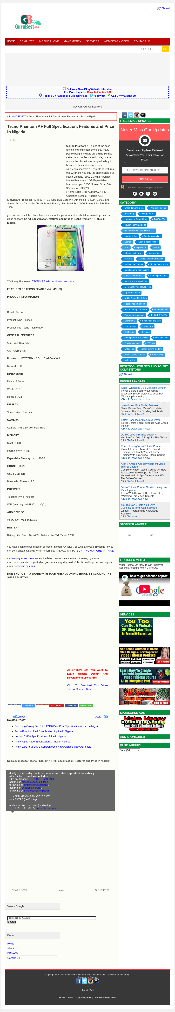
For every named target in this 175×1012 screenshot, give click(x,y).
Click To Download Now (134, 498)
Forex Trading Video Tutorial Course (141, 446)
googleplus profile (31, 787)
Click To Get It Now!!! (132, 414)
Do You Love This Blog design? (138, 434)
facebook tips (131, 236)
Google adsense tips (148, 242)
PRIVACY (12, 953)
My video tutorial (132, 292)
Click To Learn (129, 516)
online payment (161, 309)
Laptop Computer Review (151, 259)
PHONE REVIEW (159, 315)
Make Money (72, 41)
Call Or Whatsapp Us (123, 95)
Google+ (42, 704)
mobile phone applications (137, 270)
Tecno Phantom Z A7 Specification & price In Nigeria (44, 731)
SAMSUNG (130, 321)
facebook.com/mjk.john (35, 781)
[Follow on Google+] (148, 193)
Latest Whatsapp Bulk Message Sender (143, 387)
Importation (141, 247)
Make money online (134, 264)
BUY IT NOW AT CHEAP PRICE (95, 550)
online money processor (136, 309)
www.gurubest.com (23, 558)
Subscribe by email (24, 566)
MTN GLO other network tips (138, 287)
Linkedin (71, 705)
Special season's (132, 343)
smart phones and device (136, 338)
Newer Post (20, 717)
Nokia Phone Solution (135, 304)
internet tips (154, 253)
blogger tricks (148, 213)
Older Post (101, 717)
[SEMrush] (163, 8)
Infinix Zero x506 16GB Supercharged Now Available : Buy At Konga (53, 746)
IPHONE (128, 259)
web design (130, 360)
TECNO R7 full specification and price (53, 281)
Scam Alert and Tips (151, 321)
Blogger (93, 977)
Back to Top (87, 990)
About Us (12, 948)
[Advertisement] (87, 68)
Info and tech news (133, 253)
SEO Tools (129, 332)
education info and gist (135, 225)
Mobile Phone (49, 41)
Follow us (99, 95)
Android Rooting (158, 208)
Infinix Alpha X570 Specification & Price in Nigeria (42, 741)
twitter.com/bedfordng (36, 784)
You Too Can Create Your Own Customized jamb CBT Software (139, 506)
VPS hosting (158, 354)
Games (128, 242)
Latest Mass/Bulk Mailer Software (139, 405)
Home (11, 41)
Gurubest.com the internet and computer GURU (84, 975)
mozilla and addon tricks (136, 281)
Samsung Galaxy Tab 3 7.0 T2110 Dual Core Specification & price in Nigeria (57, 726)
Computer (27, 41)
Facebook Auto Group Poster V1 (139, 230)
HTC (127, 247)
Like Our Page (78, 95)
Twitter (28, 705)
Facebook (14, 704)
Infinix (156, 247)
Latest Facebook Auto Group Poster (141, 419)
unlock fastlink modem (151, 349)
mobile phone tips (158, 275)
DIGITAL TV (159, 219)
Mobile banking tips (159, 264)
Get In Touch (156, 187)
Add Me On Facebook (55, 95)
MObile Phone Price (134, 275)
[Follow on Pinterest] (154, 193)
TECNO (151, 343)
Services (92, 41)
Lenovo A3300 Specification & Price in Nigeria (40, 736)
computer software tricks (136, 219)
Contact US (142, 41)
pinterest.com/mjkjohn (36, 790)
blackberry (129, 213)
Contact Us (13, 957)
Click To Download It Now (135, 399)
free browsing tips (152, 236)
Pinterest (57, 705)
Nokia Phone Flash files (136, 298)
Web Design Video (116, 41)
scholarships (130, 326)
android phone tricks (134, 208)
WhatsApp (86, 705)
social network (162, 338)
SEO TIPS (148, 326)
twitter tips (129, 349)
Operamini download (134, 315)
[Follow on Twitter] (141, 193)
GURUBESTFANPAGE (42, 779)
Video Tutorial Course (135, 354)
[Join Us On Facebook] (134, 193)
